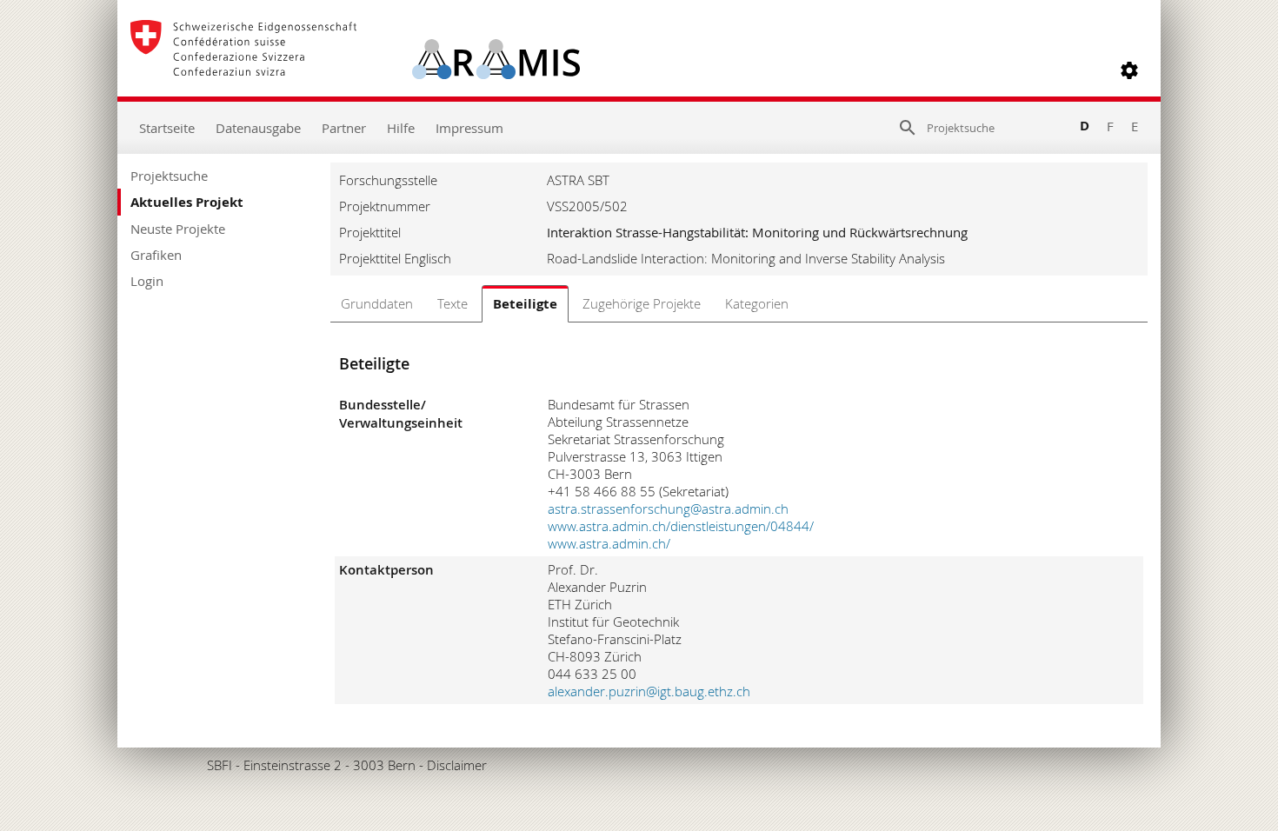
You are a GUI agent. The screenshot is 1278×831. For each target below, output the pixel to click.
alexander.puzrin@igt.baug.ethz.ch (649, 691)
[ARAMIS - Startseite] (355, 70)
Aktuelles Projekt (186, 202)
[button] (1129, 70)
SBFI (219, 765)
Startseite (167, 127)
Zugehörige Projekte (641, 303)
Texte (452, 303)
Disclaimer (457, 765)
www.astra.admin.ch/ (609, 543)
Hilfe (401, 127)
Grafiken (156, 254)
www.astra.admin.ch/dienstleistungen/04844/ (681, 526)
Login (146, 280)
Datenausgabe (258, 127)
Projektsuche (169, 175)
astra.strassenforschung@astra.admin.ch (668, 508)
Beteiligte (525, 304)
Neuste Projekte (177, 228)
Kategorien (757, 303)
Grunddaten (377, 303)
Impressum (469, 127)
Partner (344, 127)
